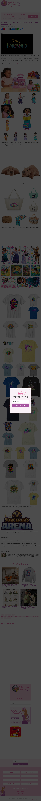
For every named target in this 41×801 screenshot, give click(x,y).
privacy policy (24, 408)
